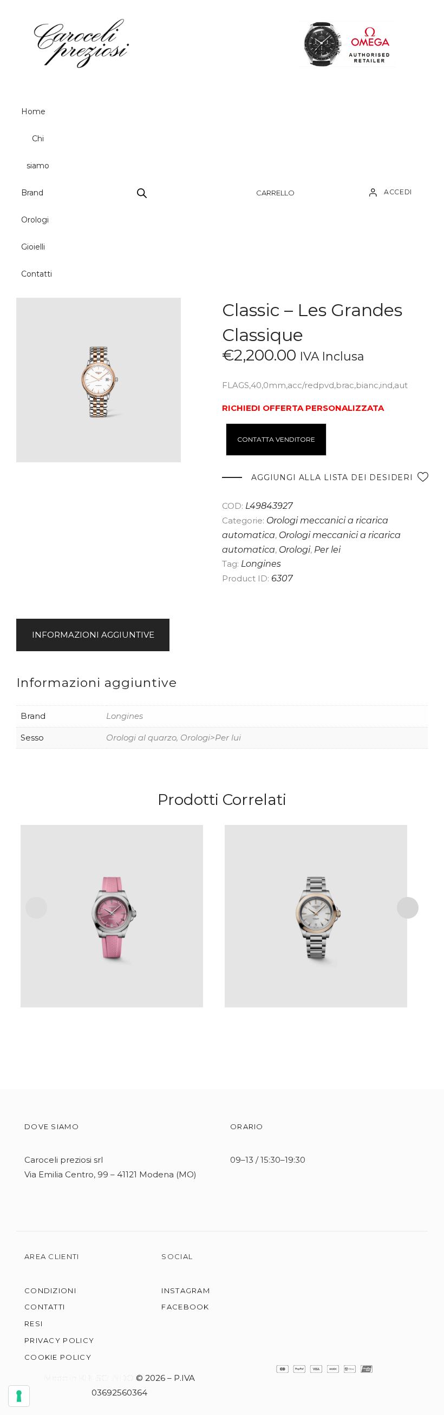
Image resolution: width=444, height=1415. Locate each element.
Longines (261, 564)
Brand (32, 193)
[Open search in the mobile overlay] (141, 193)
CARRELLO (275, 192)
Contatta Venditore (276, 439)
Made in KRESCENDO (90, 1378)
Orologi (35, 220)
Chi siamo (38, 152)
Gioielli (33, 247)
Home (33, 111)
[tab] (94, 635)
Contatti (36, 274)
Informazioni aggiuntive (93, 635)
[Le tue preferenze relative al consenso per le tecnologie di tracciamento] (19, 1396)
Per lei (327, 550)
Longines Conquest (111, 901)
